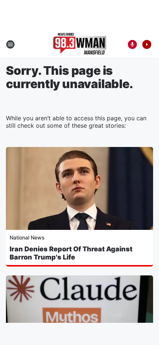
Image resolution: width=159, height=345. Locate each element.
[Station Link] (80, 44)
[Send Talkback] (132, 44)
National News (27, 237)
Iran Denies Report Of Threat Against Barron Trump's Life (71, 253)
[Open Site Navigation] (10, 44)
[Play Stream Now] (146, 44)
